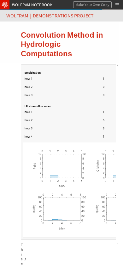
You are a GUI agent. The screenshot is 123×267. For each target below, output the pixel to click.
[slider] (66, 79)
